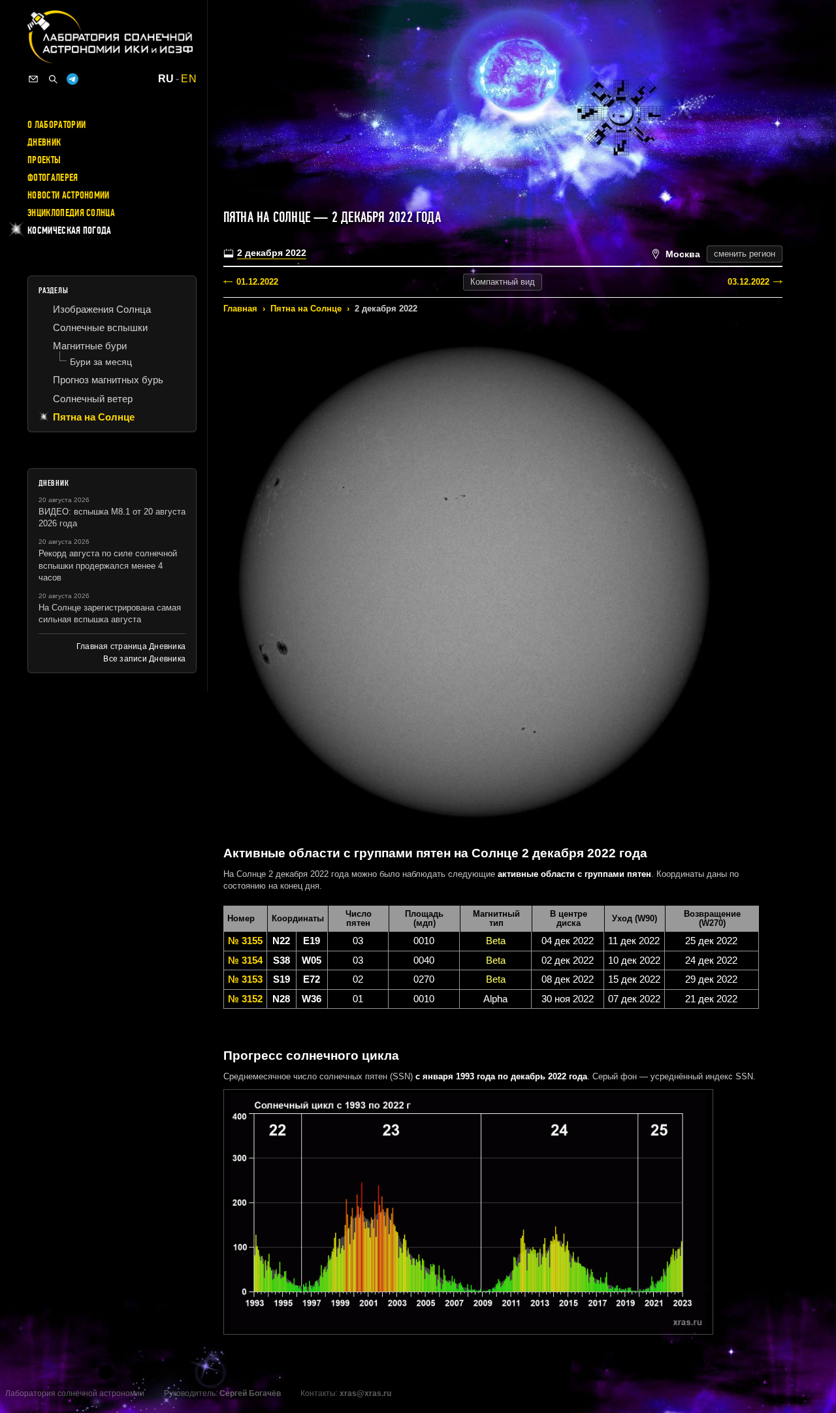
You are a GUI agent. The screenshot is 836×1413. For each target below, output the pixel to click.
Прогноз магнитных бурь (108, 379)
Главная (240, 308)
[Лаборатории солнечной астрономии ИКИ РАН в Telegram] (72, 79)
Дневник (44, 142)
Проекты (44, 160)
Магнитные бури (90, 345)
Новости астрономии (68, 195)
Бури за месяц (101, 362)
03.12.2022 (748, 282)
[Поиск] (53, 79)
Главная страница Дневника (130, 646)
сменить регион (744, 254)
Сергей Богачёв (250, 1393)
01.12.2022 (257, 282)
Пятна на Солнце (306, 308)
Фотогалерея (52, 177)
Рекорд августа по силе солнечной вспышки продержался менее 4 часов (108, 565)
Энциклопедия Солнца (71, 212)
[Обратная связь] (33, 79)
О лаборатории (56, 124)
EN (189, 79)
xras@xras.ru (365, 1393)
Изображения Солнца (102, 309)
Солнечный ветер (93, 398)
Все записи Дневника (144, 658)
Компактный (502, 282)
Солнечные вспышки (100, 327)
